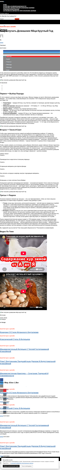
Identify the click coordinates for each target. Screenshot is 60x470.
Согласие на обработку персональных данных (19, 10)
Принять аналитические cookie (11, 466)
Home (5, 5)
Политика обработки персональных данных (18, 7)
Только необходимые (27, 466)
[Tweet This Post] (31, 52)
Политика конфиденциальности (14, 6)
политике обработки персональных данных (22, 463)
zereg (1, 42)
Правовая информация (11, 9)
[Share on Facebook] (31, 51)
